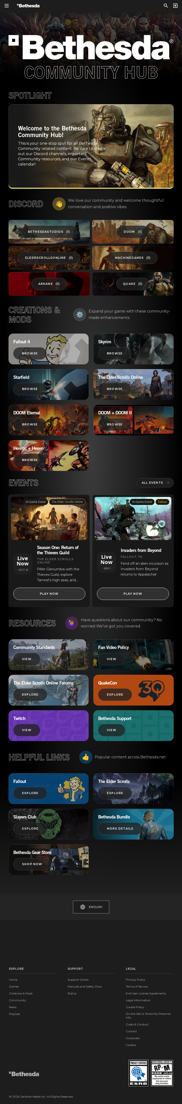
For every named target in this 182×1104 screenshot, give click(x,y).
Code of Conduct (137, 1024)
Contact (131, 1031)
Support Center (78, 979)
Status (72, 993)
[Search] (166, 6)
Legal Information (138, 1000)
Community (17, 1000)
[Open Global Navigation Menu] (6, 6)
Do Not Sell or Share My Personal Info (148, 1015)
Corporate (133, 1038)
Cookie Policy (135, 1007)
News (12, 1007)
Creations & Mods (20, 993)
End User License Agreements (146, 993)
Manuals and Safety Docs (85, 986)
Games (14, 986)
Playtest (14, 1014)
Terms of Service (137, 986)
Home (13, 979)
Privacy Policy (135, 979)
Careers (131, 1045)
